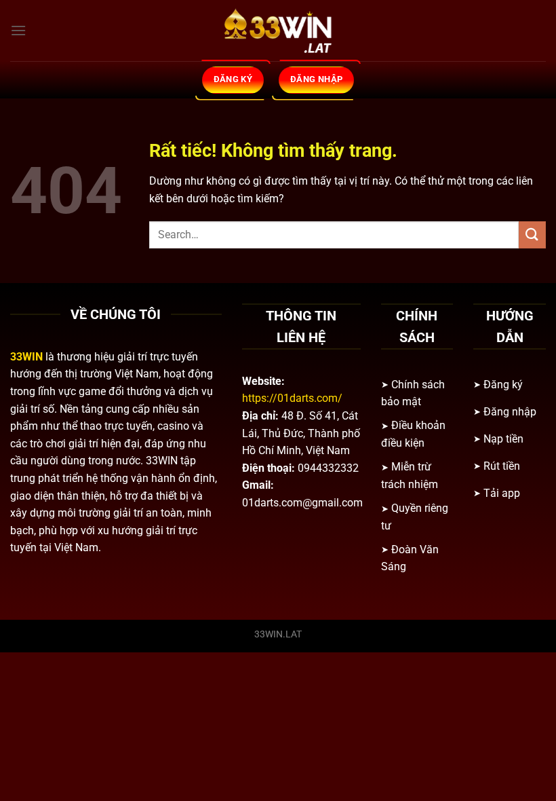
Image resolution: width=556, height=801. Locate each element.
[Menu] (18, 30)
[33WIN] (278, 30)
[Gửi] (532, 234)
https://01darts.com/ (292, 398)
